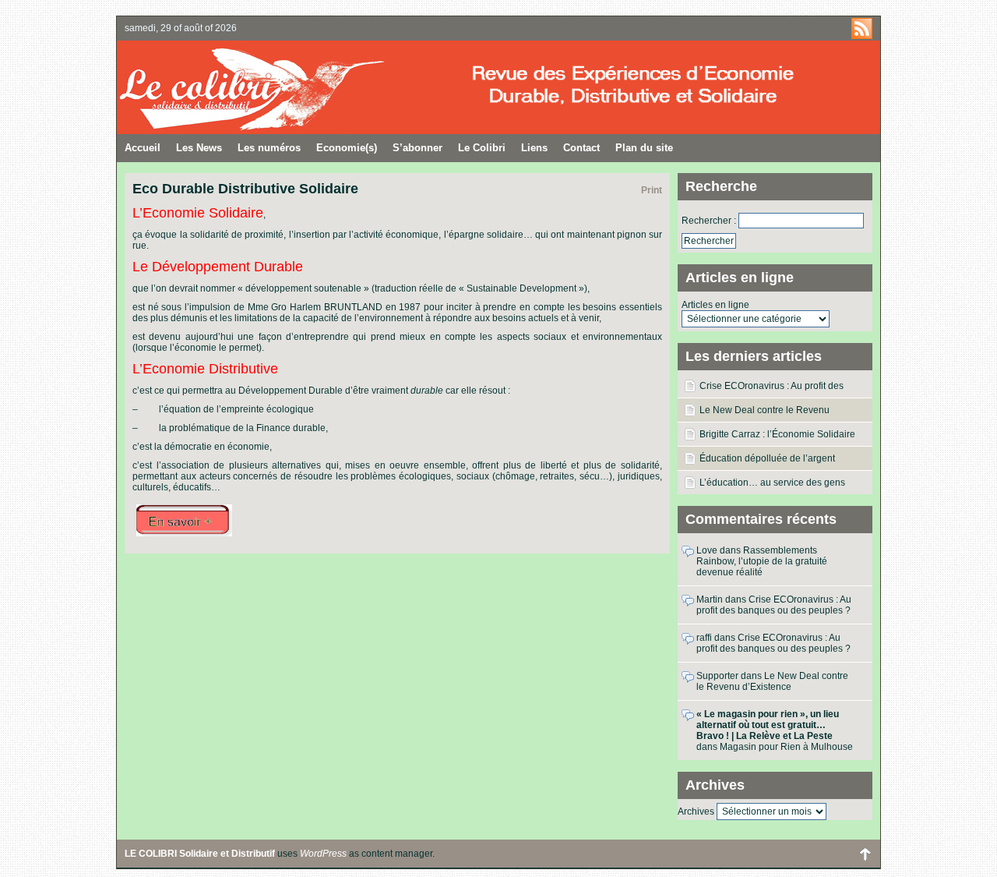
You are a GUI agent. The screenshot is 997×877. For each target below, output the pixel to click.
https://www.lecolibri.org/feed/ (861, 28)
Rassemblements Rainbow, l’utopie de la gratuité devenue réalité (761, 561)
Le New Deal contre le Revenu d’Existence (764, 413)
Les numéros (269, 148)
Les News (199, 148)
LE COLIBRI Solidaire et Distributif (307, 87)
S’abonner (417, 148)
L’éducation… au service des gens (772, 482)
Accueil (142, 148)
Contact (581, 148)
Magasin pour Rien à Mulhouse (786, 746)
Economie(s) (346, 148)
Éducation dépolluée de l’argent (767, 458)
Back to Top (864, 853)
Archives (696, 811)
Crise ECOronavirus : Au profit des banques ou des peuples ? (771, 389)
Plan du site (644, 148)
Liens (534, 148)
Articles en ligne (715, 304)
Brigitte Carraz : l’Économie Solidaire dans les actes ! (777, 437)
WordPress (323, 853)
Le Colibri (482, 148)
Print (651, 190)
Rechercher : (709, 220)
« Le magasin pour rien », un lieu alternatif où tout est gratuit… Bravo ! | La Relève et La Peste (767, 725)
